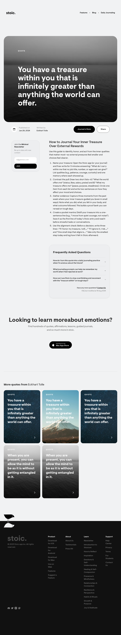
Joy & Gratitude (90, 608)
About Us (69, 541)
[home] (10, 12)
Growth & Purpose (88, 602)
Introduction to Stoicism (90, 546)
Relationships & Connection (90, 584)
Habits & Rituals (90, 597)
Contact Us (101, 288)
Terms (108, 552)
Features (83, 13)
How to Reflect (90, 552)
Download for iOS (52, 542)
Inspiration (88, 556)
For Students (109, 557)
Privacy (109, 548)
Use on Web (51, 565)
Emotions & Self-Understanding (90, 562)
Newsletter (88, 541)
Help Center (109, 542)
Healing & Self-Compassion (90, 571)
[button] (79, 262)
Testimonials (70, 545)
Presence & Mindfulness (89, 577)
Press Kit (69, 549)
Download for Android (52, 550)
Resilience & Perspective (89, 591)
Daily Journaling (108, 13)
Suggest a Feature (52, 576)
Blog (94, 13)
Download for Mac (52, 558)
